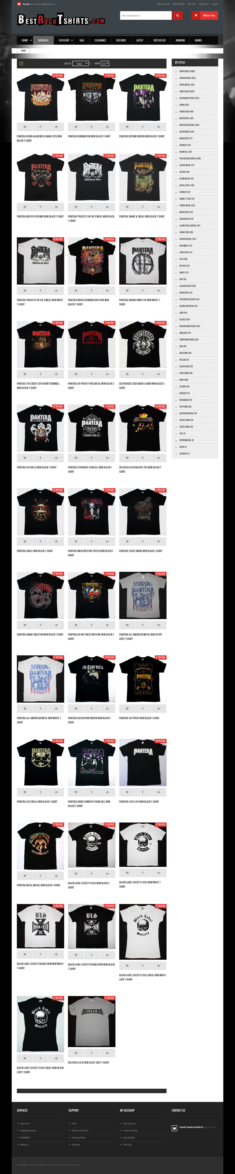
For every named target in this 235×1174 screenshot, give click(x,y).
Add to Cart (25, 127)
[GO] (177, 15)
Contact (76, 1144)
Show (97, 63)
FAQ (74, 1123)
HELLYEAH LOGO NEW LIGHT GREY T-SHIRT (88, 1062)
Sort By (67, 63)
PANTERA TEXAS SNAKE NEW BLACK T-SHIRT (140, 551)
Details (56, 127)
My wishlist (129, 1137)
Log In (215, 4)
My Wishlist (179, 4)
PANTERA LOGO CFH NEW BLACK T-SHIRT (139, 802)
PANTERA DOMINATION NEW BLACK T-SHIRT (89, 136)
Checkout (204, 4)
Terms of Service (80, 1130)
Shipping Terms (28, 1130)
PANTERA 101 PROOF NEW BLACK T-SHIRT (139, 718)
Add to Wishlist (40, 127)
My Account (164, 4)
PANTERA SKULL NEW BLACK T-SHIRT (35, 551)
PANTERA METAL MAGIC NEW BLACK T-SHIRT (38, 885)
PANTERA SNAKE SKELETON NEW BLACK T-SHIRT (40, 634)
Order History (131, 1130)
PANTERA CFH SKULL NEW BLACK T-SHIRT (37, 802)
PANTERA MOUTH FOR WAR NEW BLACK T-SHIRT (40, 216)
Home (23, 50)
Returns (24, 1144)
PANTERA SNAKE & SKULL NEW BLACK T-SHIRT (142, 216)
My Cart (192, 4)
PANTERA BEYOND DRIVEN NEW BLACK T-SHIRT (142, 136)
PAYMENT (25, 1137)
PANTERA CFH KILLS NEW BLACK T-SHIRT (37, 467)
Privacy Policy (79, 1137)
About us (25, 1123)
